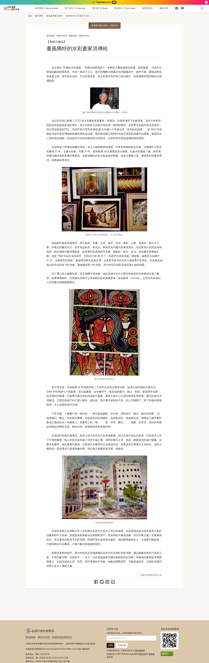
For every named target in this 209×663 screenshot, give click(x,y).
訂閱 (110, 645)
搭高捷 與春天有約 (54, 16)
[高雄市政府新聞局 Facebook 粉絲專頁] (177, 8)
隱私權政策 (31, 637)
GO (114, 2)
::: (19, 7)
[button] (202, 8)
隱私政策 (142, 654)
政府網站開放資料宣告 (62, 637)
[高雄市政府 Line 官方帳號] (182, 8)
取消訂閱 (122, 645)
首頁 (30, 16)
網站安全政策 (44, 637)
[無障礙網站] (167, 653)
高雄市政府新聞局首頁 (169, 640)
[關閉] (206, 2)
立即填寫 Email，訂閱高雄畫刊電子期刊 (124, 633)
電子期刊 (39, 16)
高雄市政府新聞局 (40, 630)
